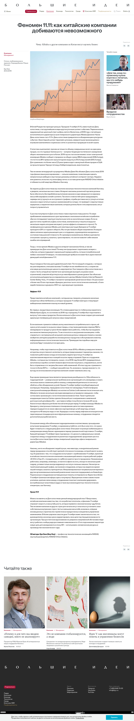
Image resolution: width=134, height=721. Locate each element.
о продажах (58, 157)
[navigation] (68, 11)
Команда (59, 11)
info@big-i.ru (113, 690)
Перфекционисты (104, 11)
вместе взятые (83, 165)
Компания (50, 11)
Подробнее (80, 718)
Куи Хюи (7, 69)
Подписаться (31, 11)
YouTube (91, 692)
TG (124, 45)
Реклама (70, 688)
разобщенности (79, 377)
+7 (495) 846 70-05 (116, 688)
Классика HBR (90, 11)
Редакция (70, 690)
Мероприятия (72, 692)
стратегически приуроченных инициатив (71, 512)
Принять (114, 717)
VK (128, 45)
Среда (78, 11)
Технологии (69, 11)
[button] (117, 11)
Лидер (41, 11)
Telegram (91, 688)
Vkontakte (91, 690)
